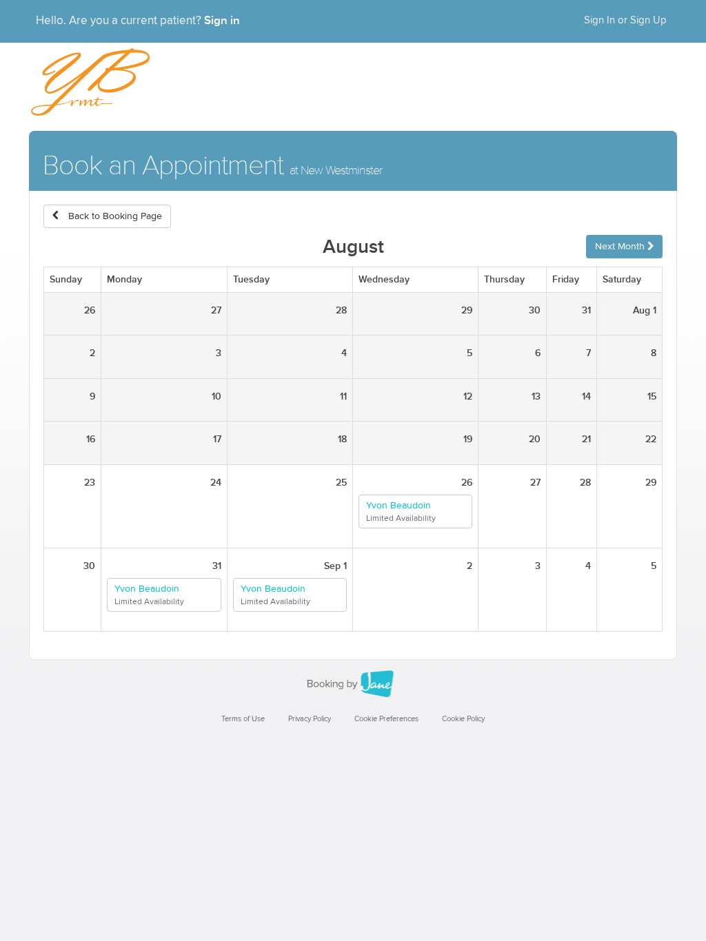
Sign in (222, 21)
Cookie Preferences (386, 719)
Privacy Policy (309, 719)
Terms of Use (243, 719)
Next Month (621, 246)
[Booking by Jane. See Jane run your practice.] (353, 684)
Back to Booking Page (113, 216)
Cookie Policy (463, 719)
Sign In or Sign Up (625, 20)
